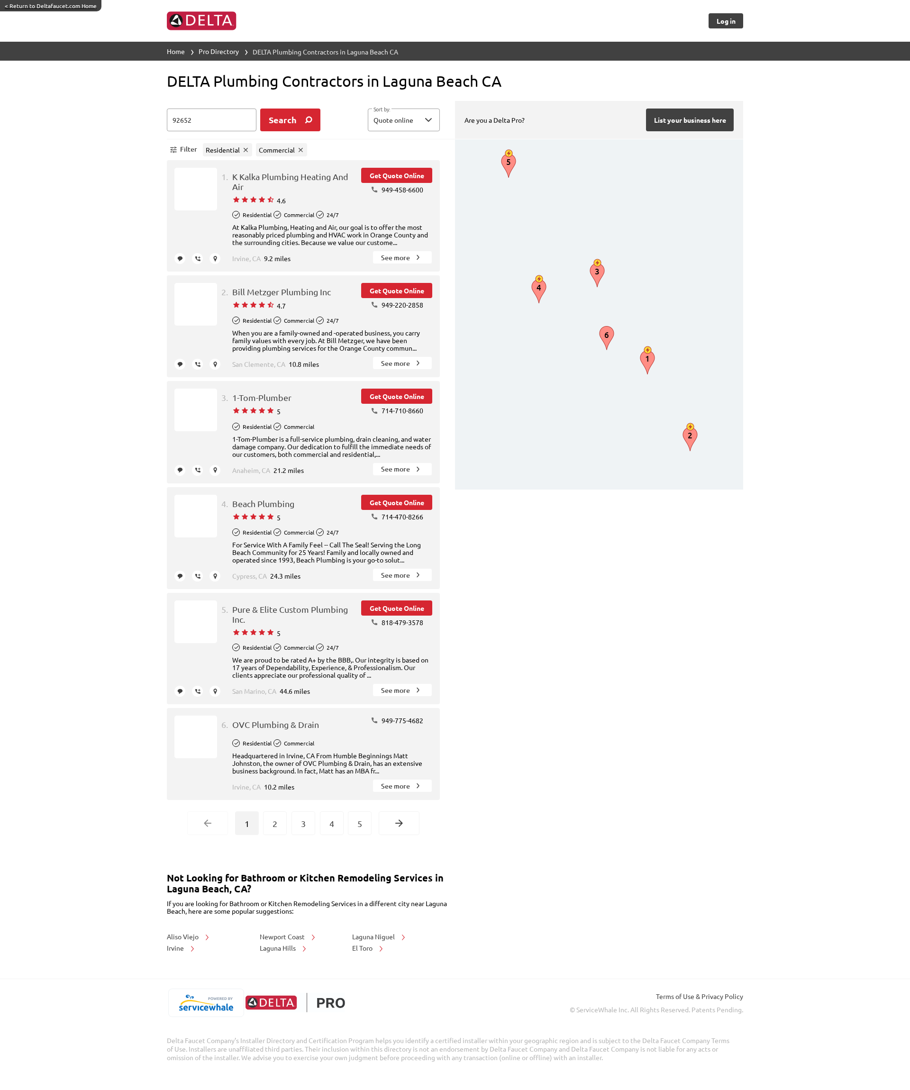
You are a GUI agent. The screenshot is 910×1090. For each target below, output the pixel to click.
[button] (404, 120)
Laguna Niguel (374, 936)
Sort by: (381, 109)
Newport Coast (283, 936)
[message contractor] (179, 258)
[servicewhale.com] (206, 1003)
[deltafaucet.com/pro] (295, 1002)
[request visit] (214, 258)
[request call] (197, 258)
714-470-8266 (401, 516)
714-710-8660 (401, 410)
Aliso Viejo (183, 936)
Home (176, 51)
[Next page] (399, 823)
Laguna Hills (278, 948)
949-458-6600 (401, 189)
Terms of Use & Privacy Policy (699, 996)
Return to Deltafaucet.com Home (51, 5)
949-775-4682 (401, 720)
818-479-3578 (401, 622)
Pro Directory (219, 51)
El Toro (363, 948)
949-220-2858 (401, 304)
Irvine (176, 948)
